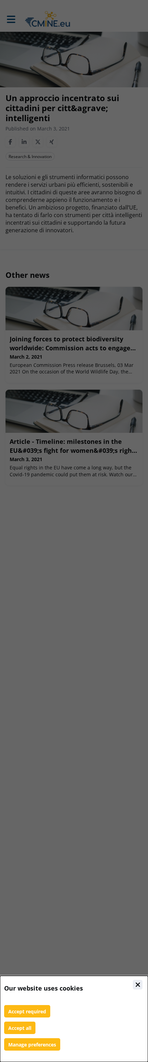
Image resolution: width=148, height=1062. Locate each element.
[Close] (137, 985)
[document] (74, 1019)
